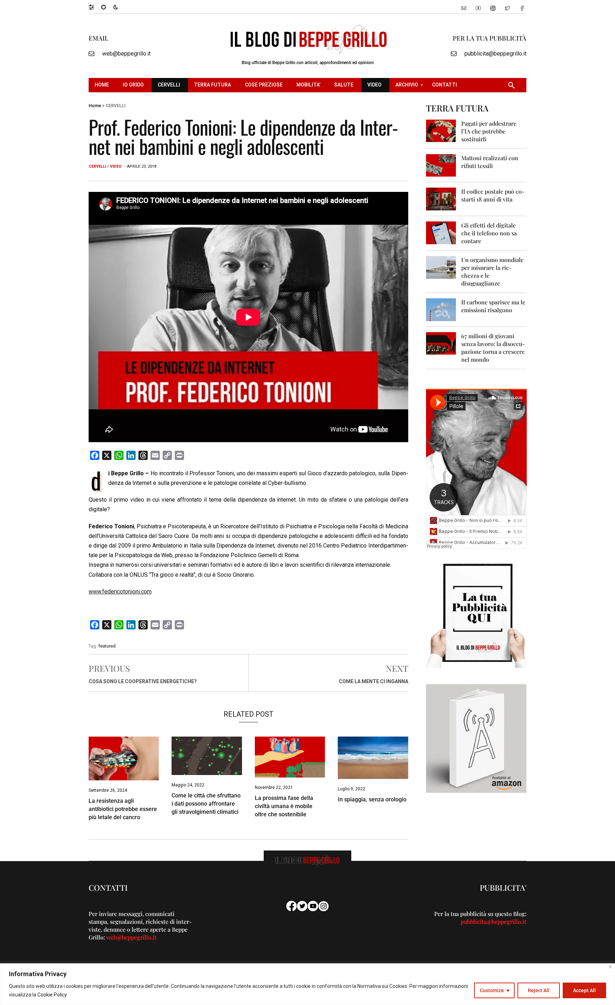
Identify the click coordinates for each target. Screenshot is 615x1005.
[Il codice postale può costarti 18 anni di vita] (441, 198)
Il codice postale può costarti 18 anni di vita (493, 195)
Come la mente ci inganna (373, 681)
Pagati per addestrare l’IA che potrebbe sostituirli (488, 131)
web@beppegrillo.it (126, 53)
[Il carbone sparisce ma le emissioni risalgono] (441, 309)
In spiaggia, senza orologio (372, 799)
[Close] (610, 966)
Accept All (584, 990)
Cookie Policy (52, 995)
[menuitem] (103, 85)
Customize (492, 990)
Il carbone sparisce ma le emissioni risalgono (493, 306)
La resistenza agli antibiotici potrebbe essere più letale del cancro (123, 809)
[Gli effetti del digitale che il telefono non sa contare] (441, 232)
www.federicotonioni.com (120, 591)
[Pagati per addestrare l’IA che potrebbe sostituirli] (441, 130)
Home (95, 105)
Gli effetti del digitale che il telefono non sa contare (489, 233)
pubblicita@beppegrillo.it (495, 53)
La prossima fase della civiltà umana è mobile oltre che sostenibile (284, 806)
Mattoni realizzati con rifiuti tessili (489, 161)
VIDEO (115, 166)
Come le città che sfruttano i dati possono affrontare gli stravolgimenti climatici (206, 803)
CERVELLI (115, 105)
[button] (95, 6)
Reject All (539, 990)
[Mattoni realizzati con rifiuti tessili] (441, 165)
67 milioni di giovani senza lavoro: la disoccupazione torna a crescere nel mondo (493, 347)
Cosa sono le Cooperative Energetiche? (143, 681)
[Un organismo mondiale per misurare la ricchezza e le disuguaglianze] (441, 266)
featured (107, 646)
